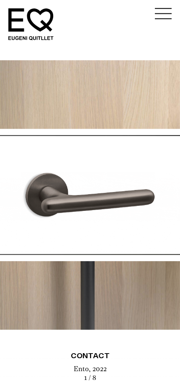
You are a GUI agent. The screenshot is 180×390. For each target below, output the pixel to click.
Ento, (83, 369)
